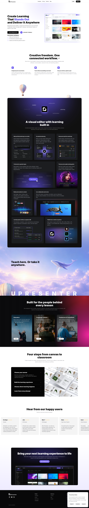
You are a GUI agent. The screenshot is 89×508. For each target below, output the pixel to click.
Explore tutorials (27, 32)
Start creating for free (13, 32)
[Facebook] (9, 497)
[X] (14, 497)
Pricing (43, 1)
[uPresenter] (12, 1)
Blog (50, 1)
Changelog (36, 500)
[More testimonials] (86, 426)
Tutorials (47, 1)
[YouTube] (12, 497)
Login (73, 1)
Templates (39, 1)
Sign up (78, 1)
